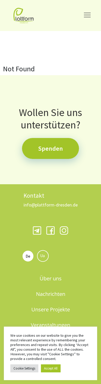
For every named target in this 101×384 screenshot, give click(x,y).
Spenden (50, 148)
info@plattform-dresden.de (51, 205)
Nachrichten (50, 293)
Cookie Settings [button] (24, 368)
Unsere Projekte (50, 309)
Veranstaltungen (50, 324)
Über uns (51, 278)
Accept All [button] (50, 368)
